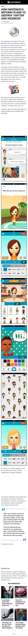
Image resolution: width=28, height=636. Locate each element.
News (3, 6)
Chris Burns (5, 21)
